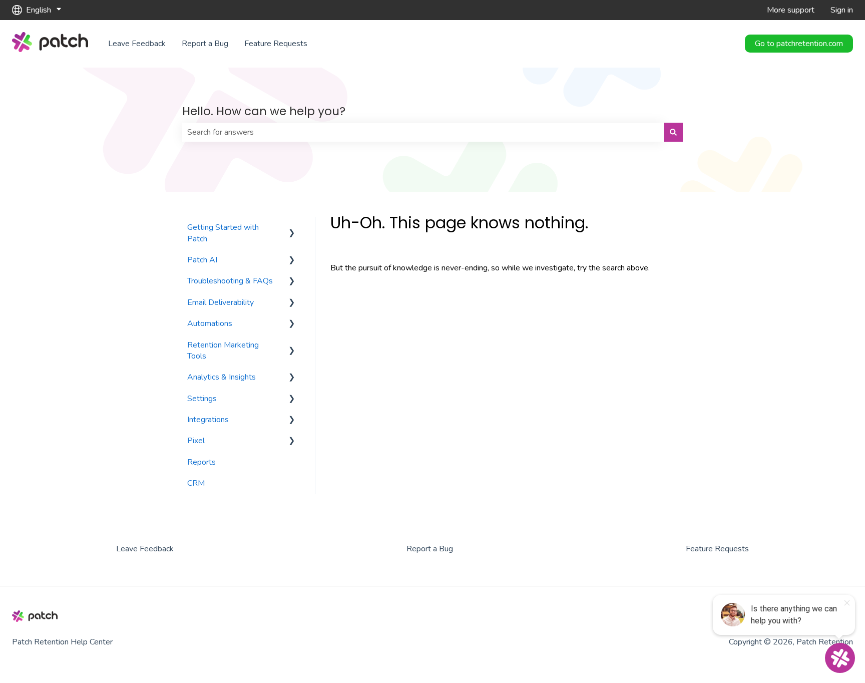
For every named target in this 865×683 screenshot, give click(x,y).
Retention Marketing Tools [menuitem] (223, 350)
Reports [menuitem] (201, 462)
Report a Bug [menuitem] (429, 548)
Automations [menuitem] (209, 323)
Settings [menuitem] (202, 398)
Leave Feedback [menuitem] (145, 548)
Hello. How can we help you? (263, 111)
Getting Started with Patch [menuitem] (223, 233)
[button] (292, 228)
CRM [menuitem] (196, 483)
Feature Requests (275, 43)
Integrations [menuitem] (208, 419)
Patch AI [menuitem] (202, 259)
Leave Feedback (137, 43)
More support (790, 10)
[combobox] (423, 132)
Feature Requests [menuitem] (717, 548)
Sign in (841, 10)
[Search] (673, 132)
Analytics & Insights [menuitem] (221, 377)
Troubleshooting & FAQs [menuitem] (230, 280)
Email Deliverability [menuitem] (220, 302)
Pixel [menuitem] (196, 440)
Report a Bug (205, 43)
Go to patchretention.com (799, 43)
